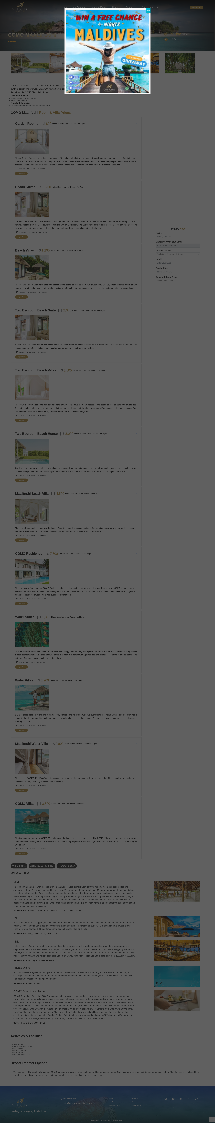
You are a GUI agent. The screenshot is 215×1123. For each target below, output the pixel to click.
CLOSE (148, 10)
